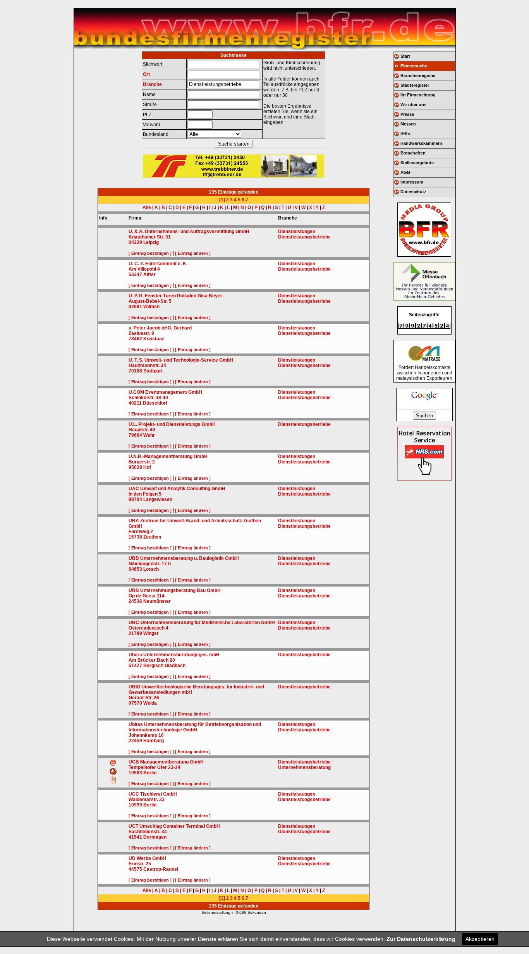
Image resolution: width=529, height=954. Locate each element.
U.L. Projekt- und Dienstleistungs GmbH (172, 424)
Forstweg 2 (141, 531)
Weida (150, 703)
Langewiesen (157, 499)
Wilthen (151, 306)
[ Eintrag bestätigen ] (150, 253)
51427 (135, 665)
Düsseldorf (155, 403)
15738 (135, 537)
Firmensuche (413, 65)
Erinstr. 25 (140, 863)
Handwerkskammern (421, 143)
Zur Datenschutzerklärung (420, 939)
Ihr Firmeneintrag (418, 95)
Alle (147, 207)
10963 (135, 773)
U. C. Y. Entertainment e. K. (158, 263)
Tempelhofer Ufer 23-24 (154, 767)
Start (405, 56)
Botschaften (413, 153)
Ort (146, 74)
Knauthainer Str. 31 (150, 237)
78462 (135, 338)
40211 (135, 403)
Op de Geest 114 (147, 596)
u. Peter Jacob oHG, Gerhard (160, 328)
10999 (135, 805)
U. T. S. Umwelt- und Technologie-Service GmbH (181, 360)
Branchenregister (418, 75)
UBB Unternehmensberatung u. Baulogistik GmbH (184, 558)
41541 (135, 837)
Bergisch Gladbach (164, 665)
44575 (135, 869)
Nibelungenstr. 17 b (150, 563)
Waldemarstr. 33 (147, 799)
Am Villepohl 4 (144, 269)
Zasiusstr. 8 (141, 333)
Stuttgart (153, 371)
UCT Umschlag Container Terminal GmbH (174, 826)
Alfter (149, 274)
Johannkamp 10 (146, 735)
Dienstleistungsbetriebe (304, 237)
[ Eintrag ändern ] (193, 253)
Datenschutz (413, 191)
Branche (152, 84)
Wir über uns (413, 104)
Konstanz (153, 338)
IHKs (405, 133)
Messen (408, 124)
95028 (135, 467)
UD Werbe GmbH (147, 858)
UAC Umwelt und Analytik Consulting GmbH (177, 488)
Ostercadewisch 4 (148, 628)
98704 (135, 499)
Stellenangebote (417, 162)
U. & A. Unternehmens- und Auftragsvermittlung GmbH (189, 231)
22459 (135, 740)
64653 (135, 569)
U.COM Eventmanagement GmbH (165, 392)
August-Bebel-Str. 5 (150, 301)
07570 (135, 703)
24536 (135, 601)
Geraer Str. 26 (144, 697)
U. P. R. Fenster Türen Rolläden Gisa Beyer (175, 296)
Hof (147, 467)
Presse (407, 114)
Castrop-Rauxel (160, 869)
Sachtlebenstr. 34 (148, 831)
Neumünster (157, 601)
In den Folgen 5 (145, 494)
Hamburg (153, 740)
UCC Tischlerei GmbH (153, 794)
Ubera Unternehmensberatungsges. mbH (174, 654)
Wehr (149, 435)
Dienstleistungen (296, 231)
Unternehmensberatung (304, 767)
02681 (135, 306)
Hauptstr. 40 (142, 429)
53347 (135, 274)
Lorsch (151, 569)
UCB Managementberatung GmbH (166, 762)
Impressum (411, 182)
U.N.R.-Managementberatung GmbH (168, 456)
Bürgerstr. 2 (142, 462)
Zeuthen (152, 537)
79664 (135, 435)
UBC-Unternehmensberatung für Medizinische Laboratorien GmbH (202, 622)
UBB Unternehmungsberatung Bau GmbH (175, 590)
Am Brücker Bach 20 (152, 660)
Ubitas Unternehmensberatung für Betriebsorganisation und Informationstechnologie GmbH (195, 727)
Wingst (150, 633)
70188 (135, 371)
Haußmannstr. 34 (147, 365)
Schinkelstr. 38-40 (148, 397)
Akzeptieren (480, 939)
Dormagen (155, 837)
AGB (405, 172)
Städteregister (414, 85)
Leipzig (151, 242)
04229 (135, 242)
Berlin (149, 773)
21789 (135, 633)
